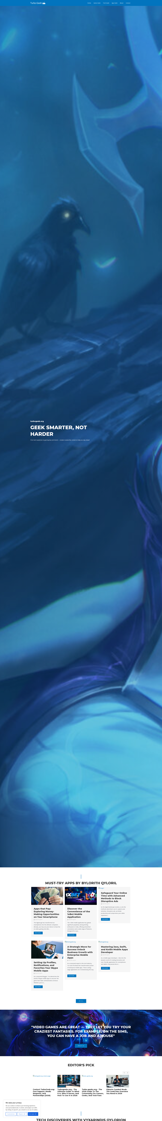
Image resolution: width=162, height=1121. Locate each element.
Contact (128, 3)
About (121, 3)
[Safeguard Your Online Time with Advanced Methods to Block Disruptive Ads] (101, 888)
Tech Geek (106, 3)
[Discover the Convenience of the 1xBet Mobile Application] (81, 896)
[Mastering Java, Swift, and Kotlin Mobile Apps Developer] (103, 941)
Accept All (33, 1114)
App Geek (114, 3)
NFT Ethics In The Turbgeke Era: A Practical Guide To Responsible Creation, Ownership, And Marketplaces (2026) (68, 1093)
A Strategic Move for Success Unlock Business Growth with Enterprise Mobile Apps (80, 952)
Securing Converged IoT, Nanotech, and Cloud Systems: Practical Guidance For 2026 (117, 1092)
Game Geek (97, 3)
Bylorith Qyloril (38, 919)
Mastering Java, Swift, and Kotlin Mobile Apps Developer (114, 950)
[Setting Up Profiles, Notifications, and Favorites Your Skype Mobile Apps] (47, 949)
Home (89, 3)
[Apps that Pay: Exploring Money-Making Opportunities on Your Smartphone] (47, 896)
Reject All (22, 1114)
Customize (11, 1114)
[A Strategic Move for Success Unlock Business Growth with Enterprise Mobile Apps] (70, 941)
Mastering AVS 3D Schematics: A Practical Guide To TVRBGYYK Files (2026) (92, 1092)
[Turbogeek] (37, 3)
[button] (127, 1072)
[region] (21, 1109)
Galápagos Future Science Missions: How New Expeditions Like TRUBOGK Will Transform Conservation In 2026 (44, 1094)
